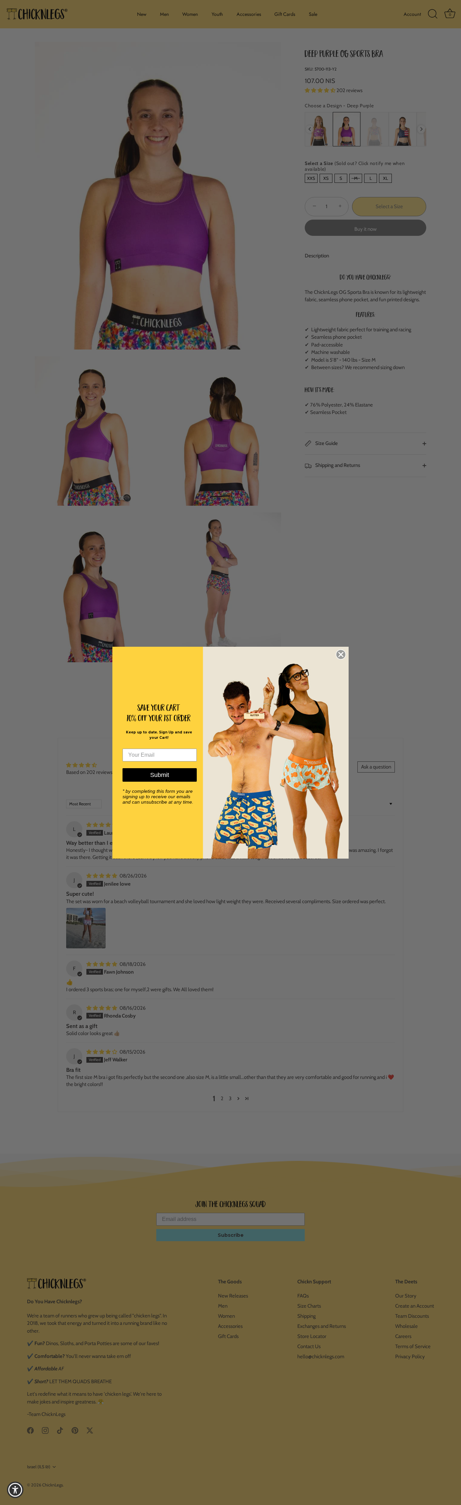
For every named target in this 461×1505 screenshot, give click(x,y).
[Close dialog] (341, 654)
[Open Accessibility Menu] (15, 1489)
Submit (159, 775)
